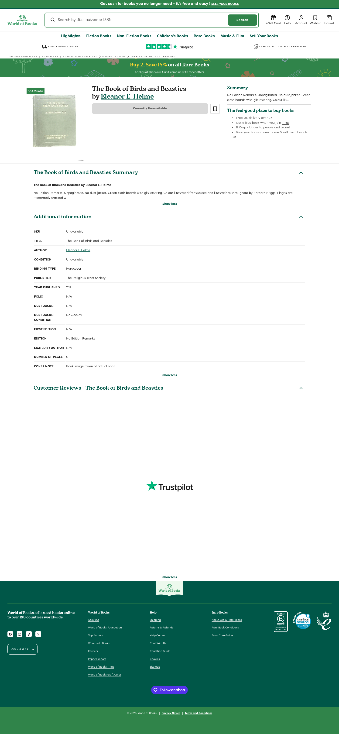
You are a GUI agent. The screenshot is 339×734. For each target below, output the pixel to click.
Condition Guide (160, 651)
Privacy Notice (171, 712)
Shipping (155, 619)
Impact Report (97, 659)
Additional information (63, 217)
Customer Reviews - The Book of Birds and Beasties (98, 389)
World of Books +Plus (101, 666)
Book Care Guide (222, 635)
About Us (93, 619)
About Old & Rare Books (227, 619)
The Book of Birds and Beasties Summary (86, 173)
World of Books (147, 713)
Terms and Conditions (198, 712)
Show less (169, 204)
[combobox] (152, 20)
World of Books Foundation (105, 627)
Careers (93, 651)
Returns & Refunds (161, 627)
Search (242, 20)
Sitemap (155, 666)
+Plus (285, 122)
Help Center (157, 635)
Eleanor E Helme (78, 250)
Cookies (155, 659)
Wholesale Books (99, 643)
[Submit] (52, 20)
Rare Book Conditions (225, 627)
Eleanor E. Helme (127, 97)
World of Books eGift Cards (104, 674)
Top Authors (95, 635)
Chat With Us (158, 643)
